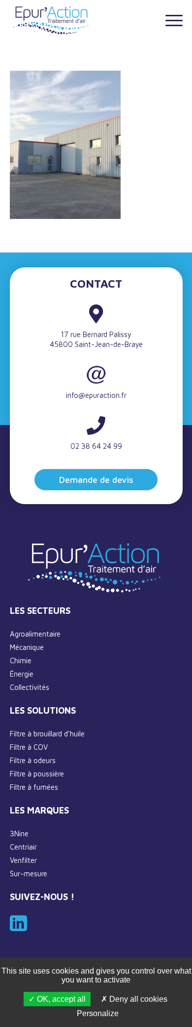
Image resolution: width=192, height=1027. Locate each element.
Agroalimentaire (35, 634)
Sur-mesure (28, 873)
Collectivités (29, 687)
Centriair (23, 847)
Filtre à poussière (37, 774)
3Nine (19, 833)
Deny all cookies (137, 999)
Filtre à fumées (34, 787)
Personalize (98, 1013)
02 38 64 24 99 (96, 446)
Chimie (21, 660)
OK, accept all (60, 999)
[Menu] (169, 20)
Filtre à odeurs (33, 760)
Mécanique (27, 647)
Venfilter (23, 860)
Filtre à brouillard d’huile (47, 733)
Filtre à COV (29, 747)
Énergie (21, 674)
